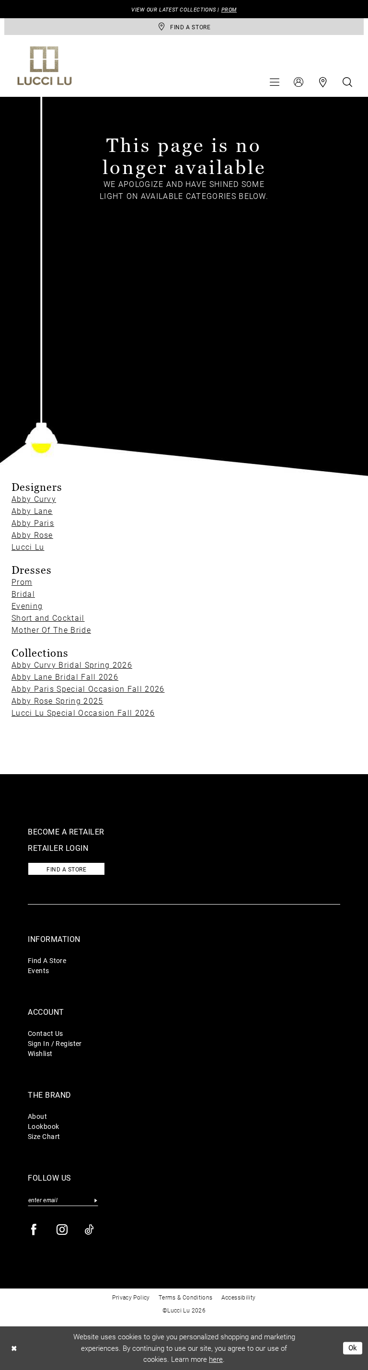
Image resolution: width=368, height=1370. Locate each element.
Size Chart (44, 1136)
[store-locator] (322, 82)
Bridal (23, 594)
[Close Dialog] (14, 1348)
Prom (22, 582)
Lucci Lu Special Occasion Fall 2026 (83, 713)
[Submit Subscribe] (95, 1200)
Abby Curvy (34, 499)
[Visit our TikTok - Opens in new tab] (89, 1229)
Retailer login (58, 848)
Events (38, 970)
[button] (275, 82)
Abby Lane (32, 511)
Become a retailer (66, 831)
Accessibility (238, 1297)
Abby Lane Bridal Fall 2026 (65, 677)
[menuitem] (275, 82)
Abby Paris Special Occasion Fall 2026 (88, 689)
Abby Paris (33, 523)
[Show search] (347, 82)
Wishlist (40, 1053)
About (37, 1116)
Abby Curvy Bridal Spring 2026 (72, 665)
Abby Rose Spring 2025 (58, 701)
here (216, 1359)
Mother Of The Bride (51, 630)
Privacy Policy (131, 1297)
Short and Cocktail (48, 618)
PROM (229, 9)
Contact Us (45, 1033)
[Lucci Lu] (44, 65)
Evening (27, 606)
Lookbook (43, 1126)
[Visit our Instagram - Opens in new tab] (62, 1229)
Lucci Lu (28, 547)
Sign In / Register (55, 1043)
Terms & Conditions (186, 1297)
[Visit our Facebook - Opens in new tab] (34, 1229)
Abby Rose (32, 535)
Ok (352, 1348)
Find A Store (47, 960)
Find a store (66, 869)
